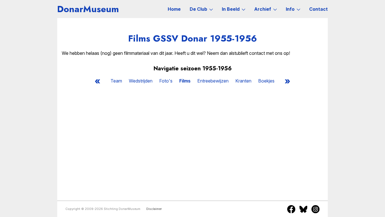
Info (290, 9)
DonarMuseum (88, 9)
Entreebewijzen (213, 81)
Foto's (165, 81)
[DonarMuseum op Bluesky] (303, 209)
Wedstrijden (140, 81)
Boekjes (266, 81)
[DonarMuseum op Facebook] (291, 209)
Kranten (243, 81)
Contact (318, 9)
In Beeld (231, 9)
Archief (262, 9)
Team (116, 81)
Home (174, 9)
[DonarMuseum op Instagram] (315, 209)
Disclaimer (154, 209)
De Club (198, 9)
